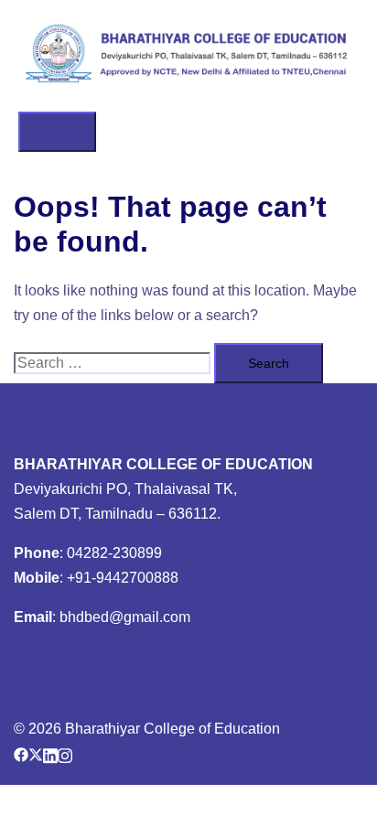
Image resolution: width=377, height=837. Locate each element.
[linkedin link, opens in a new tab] (50, 753)
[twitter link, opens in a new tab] (35, 753)
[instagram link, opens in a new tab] (65, 753)
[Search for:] (112, 363)
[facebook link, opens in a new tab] (21, 753)
